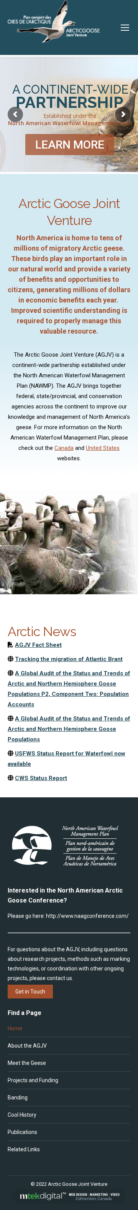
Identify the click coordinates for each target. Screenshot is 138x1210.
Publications (22, 1132)
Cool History (22, 1115)
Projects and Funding (33, 1080)
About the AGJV (27, 1046)
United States (103, 448)
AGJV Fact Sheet (38, 644)
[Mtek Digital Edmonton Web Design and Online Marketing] (69, 1202)
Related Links (24, 1149)
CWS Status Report (41, 778)
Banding (18, 1097)
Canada (64, 448)
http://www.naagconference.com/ (87, 916)
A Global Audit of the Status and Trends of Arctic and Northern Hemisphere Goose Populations (69, 729)
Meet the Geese (27, 1063)
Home (15, 1028)
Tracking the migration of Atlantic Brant (69, 659)
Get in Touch (30, 991)
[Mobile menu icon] (125, 27)
